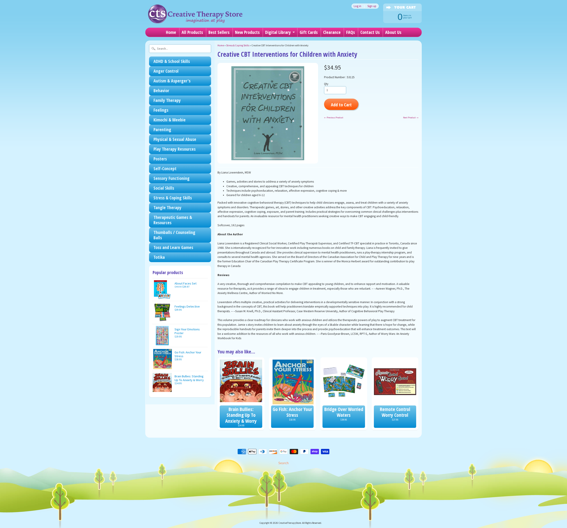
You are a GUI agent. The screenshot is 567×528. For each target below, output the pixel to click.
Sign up (371, 6)
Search (283, 463)
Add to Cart (341, 104)
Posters (160, 159)
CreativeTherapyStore (289, 522)
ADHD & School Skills (171, 61)
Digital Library (278, 32)
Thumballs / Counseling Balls (174, 235)
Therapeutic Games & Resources (172, 220)
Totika (159, 257)
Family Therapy (167, 100)
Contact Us (370, 32)
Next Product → (410, 117)
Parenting (162, 129)
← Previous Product (333, 117)
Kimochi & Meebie (169, 120)
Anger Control (166, 71)
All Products (192, 32)
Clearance (332, 32)
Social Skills (163, 188)
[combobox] (180, 48)
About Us (393, 32)
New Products (247, 32)
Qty (326, 84)
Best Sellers (218, 32)
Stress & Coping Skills (172, 198)
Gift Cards (309, 32)
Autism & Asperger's (171, 81)
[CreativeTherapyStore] (195, 17)
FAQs (350, 32)
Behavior (161, 91)
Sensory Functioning (171, 178)
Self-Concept (165, 168)
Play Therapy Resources (174, 149)
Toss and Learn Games (173, 247)
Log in (357, 6)
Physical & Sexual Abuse (174, 139)
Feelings (160, 110)
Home (171, 32)
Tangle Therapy (167, 207)
